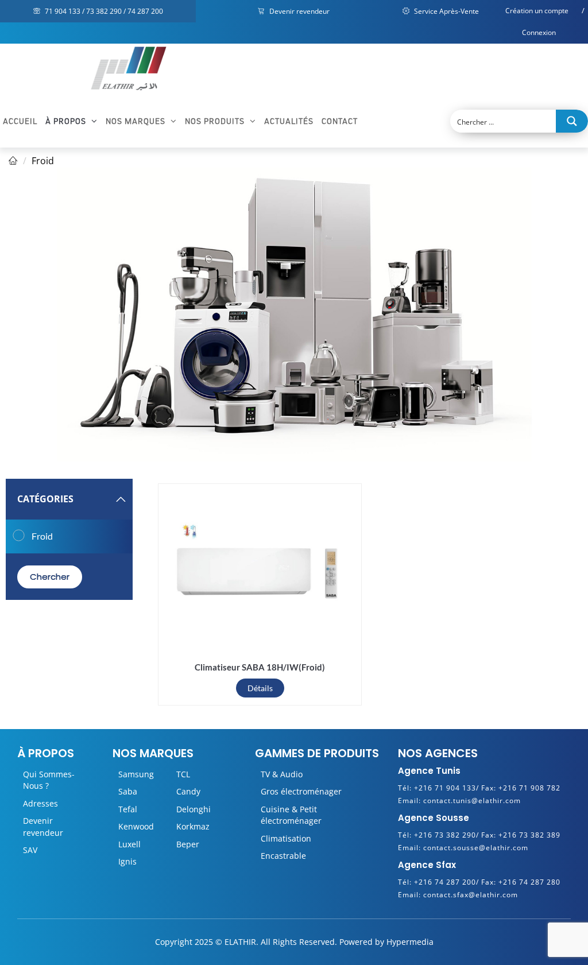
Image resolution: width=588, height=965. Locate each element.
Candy (188, 791)
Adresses (40, 803)
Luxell (129, 844)
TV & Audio (282, 774)
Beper (187, 844)
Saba (127, 791)
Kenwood (136, 826)
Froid (43, 160)
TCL (183, 774)
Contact (340, 121)
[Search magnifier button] (572, 121)
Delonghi (193, 809)
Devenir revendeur (299, 11)
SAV (30, 849)
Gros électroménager (301, 791)
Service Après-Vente (445, 11)
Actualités (289, 121)
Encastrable (283, 855)
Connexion (539, 32)
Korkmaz (193, 826)
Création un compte (536, 10)
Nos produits (216, 121)
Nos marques (137, 121)
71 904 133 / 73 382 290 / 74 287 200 (103, 11)
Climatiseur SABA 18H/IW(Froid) (260, 667)
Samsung (136, 774)
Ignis (127, 861)
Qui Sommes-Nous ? (49, 780)
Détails (260, 688)
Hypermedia (410, 941)
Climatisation (286, 838)
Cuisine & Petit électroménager (291, 815)
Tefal (127, 809)
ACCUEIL (20, 121)
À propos (66, 121)
